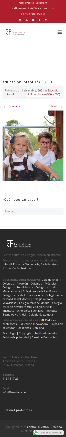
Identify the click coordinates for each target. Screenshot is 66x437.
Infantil (7, 264)
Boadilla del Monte (18, 299)
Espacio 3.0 (41, 2)
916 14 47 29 (10, 378)
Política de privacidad (16, 337)
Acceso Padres (26, 2)
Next (57, 106)
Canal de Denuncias (44, 337)
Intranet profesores (17, 410)
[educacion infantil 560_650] (33, 145)
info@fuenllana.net (35, 13)
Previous (11, 106)
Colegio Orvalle (42, 307)
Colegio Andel (50, 280)
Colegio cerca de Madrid (34, 303)
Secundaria (32, 264)
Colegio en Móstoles (44, 283)
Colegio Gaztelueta (41, 314)
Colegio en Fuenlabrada (18, 287)
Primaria (18, 264)
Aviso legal (10, 333)
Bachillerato (48, 264)
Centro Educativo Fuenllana (44, 427)
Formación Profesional (17, 268)
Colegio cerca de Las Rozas (40, 291)
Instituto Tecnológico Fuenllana (23, 311)
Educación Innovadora (34, 324)
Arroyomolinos (33, 295)
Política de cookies (46, 333)
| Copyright (24, 333)
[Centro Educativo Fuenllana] (15, 32)
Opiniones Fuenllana (31, 328)
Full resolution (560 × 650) (43, 94)
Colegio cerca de (13, 295)
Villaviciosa (9, 303)
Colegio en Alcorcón (15, 283)
